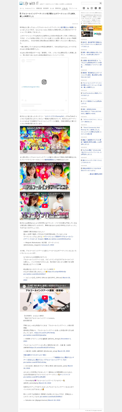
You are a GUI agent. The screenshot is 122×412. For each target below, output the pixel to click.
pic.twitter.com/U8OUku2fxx (59, 239)
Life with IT (30, 3)
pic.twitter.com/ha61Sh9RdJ (51, 396)
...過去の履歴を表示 (95, 174)
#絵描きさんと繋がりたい (64, 357)
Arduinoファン (30, 8)
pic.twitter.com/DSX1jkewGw (34, 335)
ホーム (22, 8)
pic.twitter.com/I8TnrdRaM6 (34, 377)
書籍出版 (39, 8)
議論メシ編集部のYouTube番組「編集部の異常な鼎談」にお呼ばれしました (91, 142)
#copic (40, 239)
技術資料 (46, 8)
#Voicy (52, 347)
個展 (71, 27)
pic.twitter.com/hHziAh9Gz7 (34, 274)
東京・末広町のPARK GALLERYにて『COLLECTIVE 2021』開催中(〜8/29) (91, 111)
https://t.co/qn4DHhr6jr (56, 271)
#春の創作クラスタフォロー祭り (34, 355)
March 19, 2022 (64, 351)
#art (64, 360)
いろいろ (65, 8)
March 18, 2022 (54, 400)
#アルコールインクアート (53, 360)
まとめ (52, 8)
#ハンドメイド (65, 374)
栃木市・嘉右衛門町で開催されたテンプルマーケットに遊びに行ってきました (91, 44)
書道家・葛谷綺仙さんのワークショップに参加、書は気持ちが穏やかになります (91, 75)
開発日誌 (58, 8)
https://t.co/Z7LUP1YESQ (44, 333)
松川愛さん (65, 27)
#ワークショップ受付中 (52, 236)
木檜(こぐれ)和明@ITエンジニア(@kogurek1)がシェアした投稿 (44, 110)
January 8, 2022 (47, 245)
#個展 (46, 239)
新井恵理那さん (50, 159)
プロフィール (73, 8)
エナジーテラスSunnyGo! (54, 116)
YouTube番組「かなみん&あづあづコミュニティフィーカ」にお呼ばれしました (91, 152)
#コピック (34, 239)
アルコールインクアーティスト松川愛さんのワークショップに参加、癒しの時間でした (91, 85)
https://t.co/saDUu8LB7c (40, 347)
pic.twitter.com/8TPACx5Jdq (34, 362)
